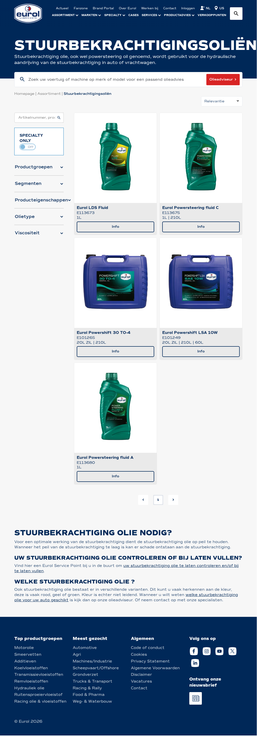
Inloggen (188, 8)
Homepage (25, 94)
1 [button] (158, 499)
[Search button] (236, 13)
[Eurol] (31, 13)
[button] (39, 169)
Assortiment (50, 94)
